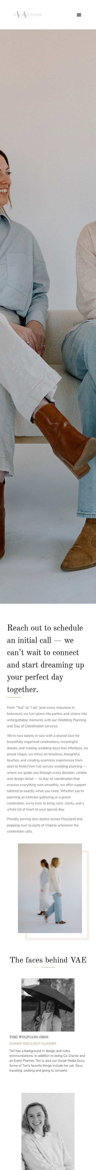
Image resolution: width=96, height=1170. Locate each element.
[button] (78, 14)
